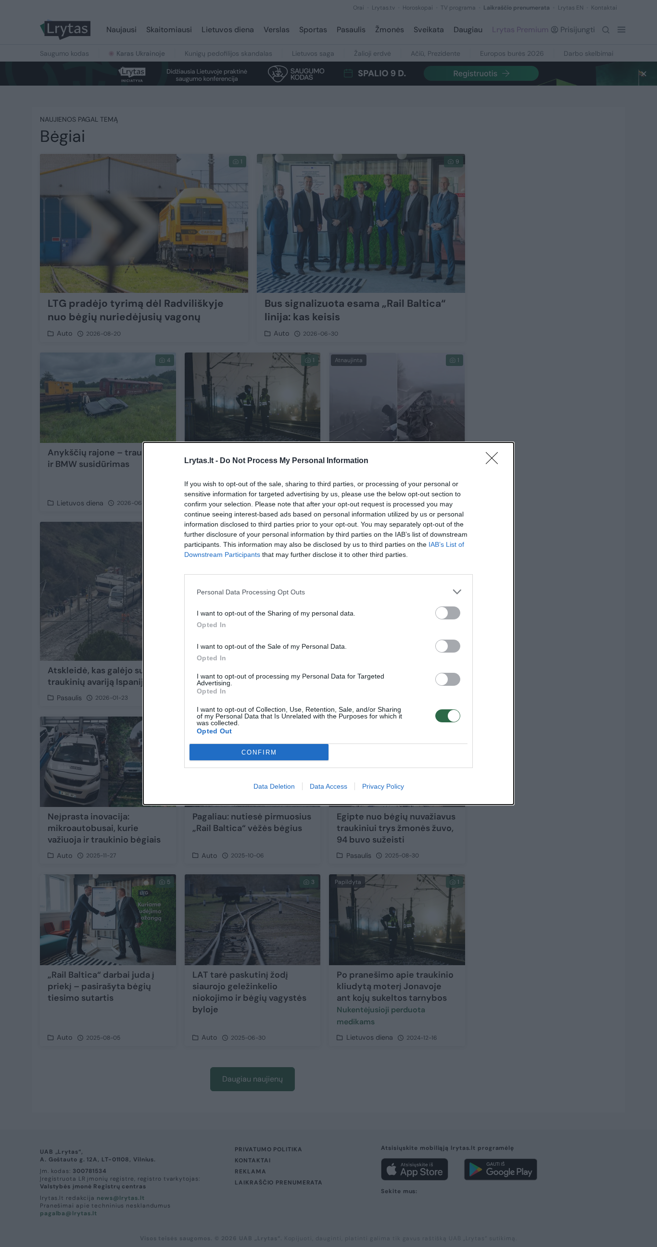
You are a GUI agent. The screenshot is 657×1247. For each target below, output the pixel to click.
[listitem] (328, 592)
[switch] (447, 612)
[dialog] (328, 623)
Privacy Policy (383, 786)
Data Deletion (274, 786)
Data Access (328, 786)
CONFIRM (259, 752)
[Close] (495, 461)
